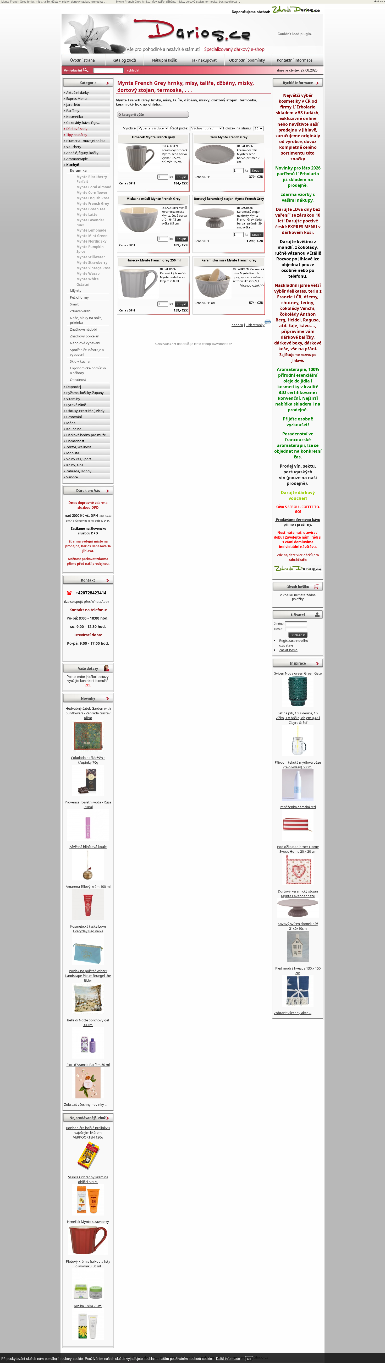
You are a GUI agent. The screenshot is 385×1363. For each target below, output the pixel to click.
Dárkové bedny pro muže (86, 435)
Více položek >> (252, 285)
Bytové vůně (76, 404)
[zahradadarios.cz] (295, 12)
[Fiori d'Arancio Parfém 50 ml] (88, 1097)
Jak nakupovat (204, 60)
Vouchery (73, 146)
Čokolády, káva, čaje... (83, 122)
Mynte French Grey (92, 203)
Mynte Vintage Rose (93, 268)
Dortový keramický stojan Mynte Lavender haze (298, 893)
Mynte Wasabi (88, 273)
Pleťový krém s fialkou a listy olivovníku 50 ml (88, 1263)
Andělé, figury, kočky (82, 152)
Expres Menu (76, 98)
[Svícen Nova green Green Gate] (298, 705)
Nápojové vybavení (85, 343)
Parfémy (72, 110)
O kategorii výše (131, 114)
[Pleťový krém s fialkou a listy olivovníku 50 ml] (88, 1298)
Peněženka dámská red (298, 806)
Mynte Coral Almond (93, 187)
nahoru (237, 324)
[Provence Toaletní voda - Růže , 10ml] (88, 839)
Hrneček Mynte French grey (153, 137)
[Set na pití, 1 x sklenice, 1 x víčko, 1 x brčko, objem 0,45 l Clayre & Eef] (298, 755)
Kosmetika (74, 116)
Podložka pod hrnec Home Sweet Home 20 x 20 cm (298, 849)
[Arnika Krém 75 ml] (88, 1338)
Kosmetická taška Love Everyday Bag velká (88, 928)
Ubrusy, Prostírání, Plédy (85, 410)
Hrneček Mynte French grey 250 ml (153, 260)
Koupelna (73, 428)
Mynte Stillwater (90, 257)
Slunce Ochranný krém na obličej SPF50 (88, 1179)
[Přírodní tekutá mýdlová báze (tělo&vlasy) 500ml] (298, 799)
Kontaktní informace (294, 60)
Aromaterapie (77, 158)
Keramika (78, 170)
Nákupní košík (164, 60)
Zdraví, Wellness (78, 447)
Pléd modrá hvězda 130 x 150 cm (298, 970)
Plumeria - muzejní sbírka (85, 140)
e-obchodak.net (165, 344)
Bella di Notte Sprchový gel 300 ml (88, 1022)
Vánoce (72, 477)
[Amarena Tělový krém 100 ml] (88, 919)
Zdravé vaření (80, 311)
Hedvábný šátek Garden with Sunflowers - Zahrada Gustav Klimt (88, 713)
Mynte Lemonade (91, 230)
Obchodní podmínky (247, 60)
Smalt (74, 304)
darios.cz (379, 1)
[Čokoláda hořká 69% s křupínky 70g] (88, 794)
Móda (70, 422)
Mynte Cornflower (91, 192)
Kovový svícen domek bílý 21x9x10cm (298, 926)
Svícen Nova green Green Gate (298, 673)
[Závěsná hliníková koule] (88, 879)
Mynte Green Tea (91, 209)
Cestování (74, 416)
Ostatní (82, 284)
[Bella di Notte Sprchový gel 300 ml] (88, 1057)
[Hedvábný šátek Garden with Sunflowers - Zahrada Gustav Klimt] (88, 750)
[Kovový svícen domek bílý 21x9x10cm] (298, 961)
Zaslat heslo (288, 650)
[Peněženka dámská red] (298, 839)
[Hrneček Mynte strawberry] (88, 1254)
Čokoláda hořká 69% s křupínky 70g (88, 760)
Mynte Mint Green (92, 235)
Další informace (228, 1359)
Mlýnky (75, 290)
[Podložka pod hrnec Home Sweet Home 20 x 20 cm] (298, 884)
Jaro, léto (73, 104)
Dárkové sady (76, 128)
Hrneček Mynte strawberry (88, 1221)
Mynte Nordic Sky (91, 241)
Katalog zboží (124, 60)
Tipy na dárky (76, 134)
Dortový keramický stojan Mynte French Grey (229, 198)
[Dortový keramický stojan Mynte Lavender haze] (298, 916)
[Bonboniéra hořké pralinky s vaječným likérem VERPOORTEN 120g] (88, 1169)
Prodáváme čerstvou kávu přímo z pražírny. (297, 522)
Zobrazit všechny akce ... (292, 1012)
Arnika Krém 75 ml (88, 1306)
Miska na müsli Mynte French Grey (153, 198)
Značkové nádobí (83, 329)
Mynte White (87, 279)
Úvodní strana (82, 60)
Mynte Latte (86, 214)
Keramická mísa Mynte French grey (228, 260)
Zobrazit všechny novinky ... (85, 1104)
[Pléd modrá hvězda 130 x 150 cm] (298, 1005)
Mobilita (72, 453)
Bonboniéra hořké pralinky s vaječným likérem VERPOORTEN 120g (88, 1132)
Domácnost (75, 441)
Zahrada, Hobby (78, 471)
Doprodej (73, 386)
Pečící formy (79, 297)
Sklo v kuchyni (81, 361)
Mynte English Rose (92, 198)
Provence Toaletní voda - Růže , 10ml (88, 804)
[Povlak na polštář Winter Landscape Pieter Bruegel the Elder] (88, 1012)
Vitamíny (73, 398)
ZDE (88, 685)
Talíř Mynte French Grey (229, 137)
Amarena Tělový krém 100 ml (88, 886)
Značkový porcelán (84, 336)
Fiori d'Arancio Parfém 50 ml (88, 1064)
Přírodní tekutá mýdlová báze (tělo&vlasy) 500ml (298, 764)
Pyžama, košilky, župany (85, 392)
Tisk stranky (255, 324)
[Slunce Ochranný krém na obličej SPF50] (88, 1214)
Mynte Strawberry (91, 262)
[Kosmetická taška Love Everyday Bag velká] (88, 963)
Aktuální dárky (77, 92)
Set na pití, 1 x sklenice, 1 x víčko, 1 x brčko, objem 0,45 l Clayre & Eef (298, 718)
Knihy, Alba (74, 465)
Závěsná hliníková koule (88, 846)
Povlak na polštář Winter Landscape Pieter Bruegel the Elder (88, 975)
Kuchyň (72, 164)
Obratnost (78, 379)
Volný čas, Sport (78, 459)
